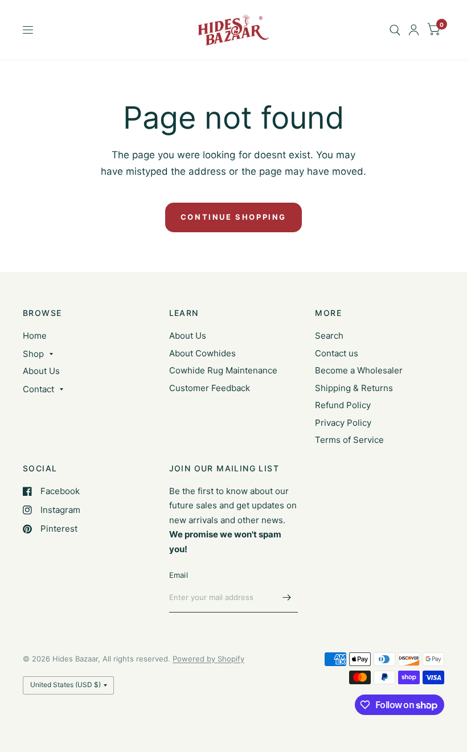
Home (35, 335)
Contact (38, 389)
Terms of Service (349, 439)
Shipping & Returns (354, 388)
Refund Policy (343, 405)
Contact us (336, 353)
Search (329, 335)
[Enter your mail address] (286, 598)
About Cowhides (202, 353)
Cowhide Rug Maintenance (223, 370)
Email (178, 575)
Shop (33, 353)
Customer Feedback (209, 388)
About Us (41, 370)
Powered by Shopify (208, 658)
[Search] (395, 30)
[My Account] (413, 30)
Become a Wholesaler (359, 370)
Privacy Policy (343, 422)
